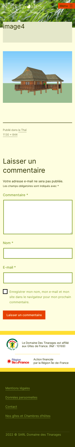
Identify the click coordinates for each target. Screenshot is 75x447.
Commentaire (15, 195)
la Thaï (22, 129)
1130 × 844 (10, 134)
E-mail (9, 267)
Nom (8, 243)
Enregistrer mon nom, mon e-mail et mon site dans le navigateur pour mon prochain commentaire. (40, 297)
